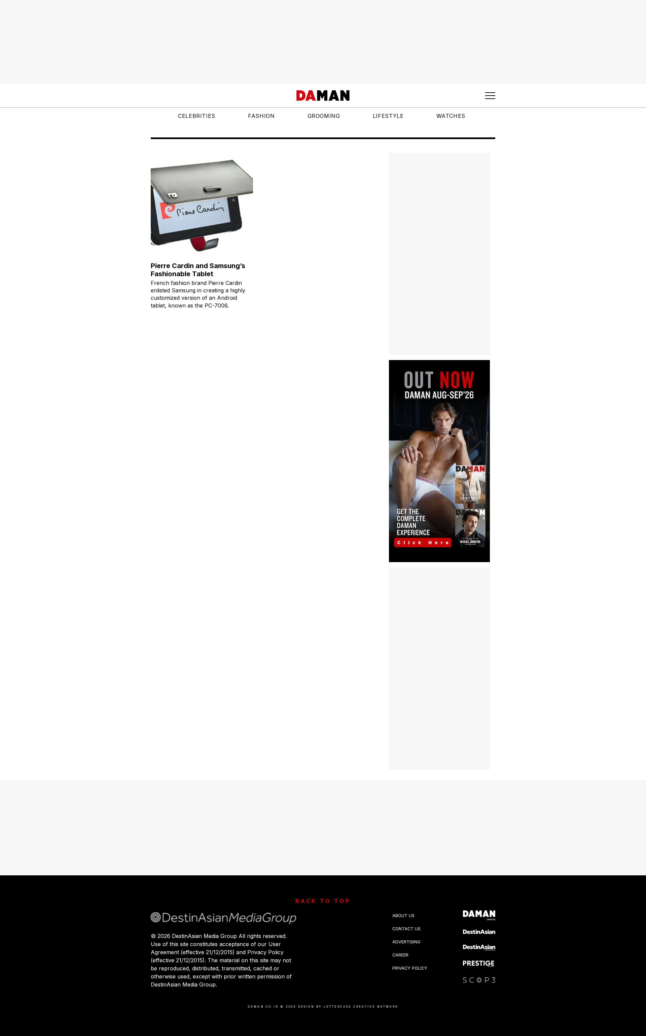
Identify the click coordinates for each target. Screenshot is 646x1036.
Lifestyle (388, 115)
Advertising (406, 941)
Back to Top (323, 901)
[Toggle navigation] (490, 95)
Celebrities (196, 115)
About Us (403, 915)
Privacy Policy (409, 968)
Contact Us (406, 928)
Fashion (261, 115)
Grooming (324, 115)
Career (400, 955)
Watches (450, 115)
